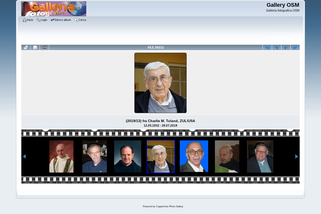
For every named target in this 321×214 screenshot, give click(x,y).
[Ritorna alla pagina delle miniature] (25, 47)
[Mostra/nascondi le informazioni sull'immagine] (35, 47)
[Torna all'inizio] (267, 47)
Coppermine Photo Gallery (169, 206)
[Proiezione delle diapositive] (44, 47)
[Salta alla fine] (295, 47)
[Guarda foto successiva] (285, 47)
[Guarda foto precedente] (276, 47)
